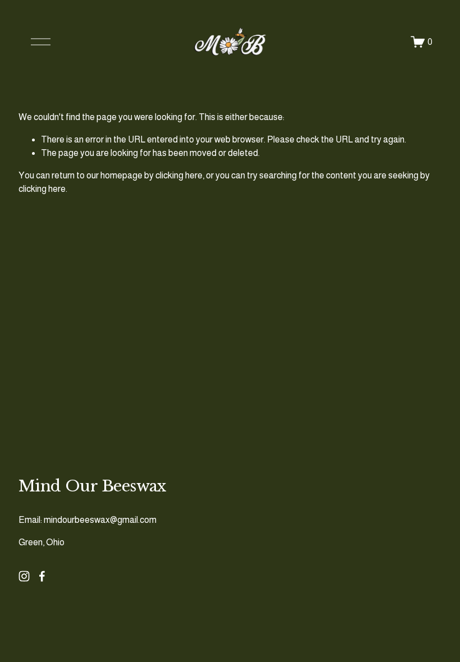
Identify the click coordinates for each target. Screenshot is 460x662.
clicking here (179, 175)
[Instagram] (24, 576)
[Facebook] (42, 576)
